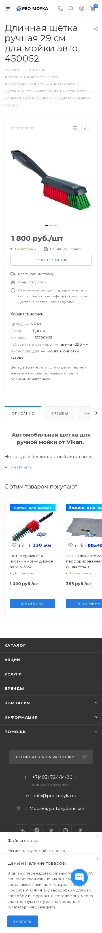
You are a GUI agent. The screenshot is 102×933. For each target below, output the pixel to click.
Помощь (15, 731)
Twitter (51, 830)
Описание (23, 413)
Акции (12, 659)
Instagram (66, 830)
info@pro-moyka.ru (55, 795)
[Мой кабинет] (81, 9)
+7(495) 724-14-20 (52, 777)
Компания (17, 703)
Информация (21, 717)
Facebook (37, 830)
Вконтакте (22, 830)
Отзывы (59, 413)
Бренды (14, 688)
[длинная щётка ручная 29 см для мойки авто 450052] (51, 180)
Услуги (13, 674)
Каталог (15, 645)
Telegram (80, 830)
